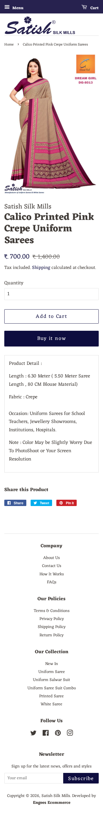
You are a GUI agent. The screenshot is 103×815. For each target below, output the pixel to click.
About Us (51, 558)
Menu (17, 8)
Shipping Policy (52, 627)
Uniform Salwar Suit (51, 680)
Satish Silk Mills (55, 796)
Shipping (41, 268)
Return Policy (51, 635)
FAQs (51, 582)
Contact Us (51, 566)
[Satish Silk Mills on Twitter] (33, 734)
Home (9, 44)
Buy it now (51, 338)
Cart (94, 8)
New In (51, 664)
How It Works (51, 574)
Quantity (13, 283)
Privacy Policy (51, 619)
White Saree (51, 704)
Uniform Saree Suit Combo (51, 688)
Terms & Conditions (52, 611)
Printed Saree (51, 696)
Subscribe (81, 778)
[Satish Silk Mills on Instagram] (70, 734)
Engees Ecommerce (51, 802)
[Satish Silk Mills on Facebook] (45, 734)
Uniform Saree (51, 672)
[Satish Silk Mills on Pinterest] (58, 734)
